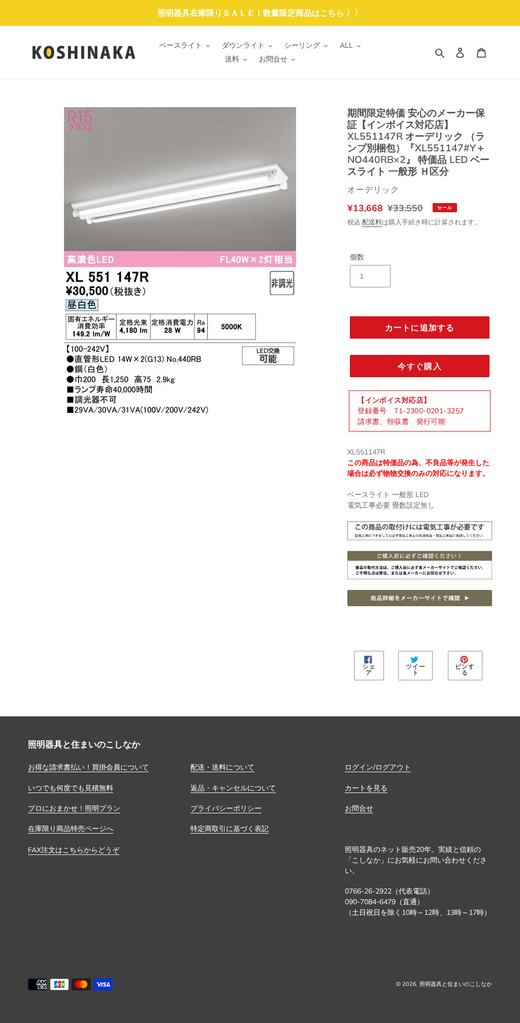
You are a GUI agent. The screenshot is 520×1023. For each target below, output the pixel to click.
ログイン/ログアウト (378, 767)
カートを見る (366, 788)
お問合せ (359, 808)
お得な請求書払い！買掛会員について (88, 767)
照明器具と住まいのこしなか (455, 983)
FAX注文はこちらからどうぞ (73, 849)
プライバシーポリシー (226, 808)
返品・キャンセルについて (233, 788)
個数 (357, 256)
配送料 (372, 222)
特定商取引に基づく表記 (229, 828)
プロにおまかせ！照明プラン (74, 808)
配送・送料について (222, 767)
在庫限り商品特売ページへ (70, 828)
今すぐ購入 (419, 366)
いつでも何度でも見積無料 (70, 788)
